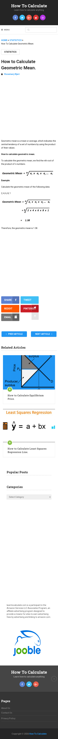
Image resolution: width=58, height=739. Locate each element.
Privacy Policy (8, 718)
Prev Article (15, 334)
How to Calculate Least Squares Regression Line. (27, 450)
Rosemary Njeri (12, 74)
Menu (7, 30)
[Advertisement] (29, 109)
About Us (5, 708)
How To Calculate (29, 5)
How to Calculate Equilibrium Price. (26, 397)
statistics (10, 52)
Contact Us (6, 713)
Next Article (42, 334)
